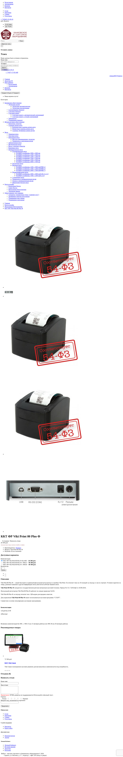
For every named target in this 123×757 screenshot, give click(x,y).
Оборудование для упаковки (14, 193)
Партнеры (8, 12)
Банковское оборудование (13, 103)
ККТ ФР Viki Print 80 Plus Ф (14, 208)
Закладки (8, 748)
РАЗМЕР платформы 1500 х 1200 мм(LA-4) (30, 175)
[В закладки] (7, 670)
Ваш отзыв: (4, 685)
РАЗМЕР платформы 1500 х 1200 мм (28, 158)
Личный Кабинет (10, 745)
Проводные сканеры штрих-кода (23, 129)
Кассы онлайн (9, 184)
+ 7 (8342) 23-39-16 (7, 19)
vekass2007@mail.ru (115, 76)
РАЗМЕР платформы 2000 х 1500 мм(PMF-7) (30, 170)
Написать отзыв (15, 541)
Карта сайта (8, 728)
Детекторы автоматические (21, 106)
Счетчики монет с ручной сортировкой (25, 117)
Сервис (7, 14)
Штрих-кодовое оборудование (14, 122)
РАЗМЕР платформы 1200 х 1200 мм (28, 156)
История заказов (10, 747)
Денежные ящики (14, 191)
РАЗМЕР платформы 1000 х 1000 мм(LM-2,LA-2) (32, 174)
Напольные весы (14, 137)
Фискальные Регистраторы (17, 189)
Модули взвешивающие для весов (23, 139)
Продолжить (5, 706)
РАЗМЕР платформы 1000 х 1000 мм (28, 153)
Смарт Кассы (12, 188)
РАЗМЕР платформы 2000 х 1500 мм (28, 162)
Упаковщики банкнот (15, 120)
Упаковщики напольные (16, 200)
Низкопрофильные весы (20, 172)
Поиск (21, 41)
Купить (4, 570)
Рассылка (8, 750)
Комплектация (5, 559)
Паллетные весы (17, 163)
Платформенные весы (19, 151)
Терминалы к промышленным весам (24, 179)
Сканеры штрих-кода (15, 125)
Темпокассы (12, 118)
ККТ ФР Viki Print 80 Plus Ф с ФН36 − (19, 564)
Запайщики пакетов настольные (19, 196)
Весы (6, 132)
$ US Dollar (8, 24)
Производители (10, 736)
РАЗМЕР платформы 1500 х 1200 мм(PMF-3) (30, 169)
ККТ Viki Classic (10, 663)
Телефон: (4, 63)
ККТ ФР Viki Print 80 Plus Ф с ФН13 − (19, 562)
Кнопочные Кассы (14, 186)
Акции (7, 737)
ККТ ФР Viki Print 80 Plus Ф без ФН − (19, 561)
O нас (6, 11)
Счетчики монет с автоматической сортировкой (28, 115)
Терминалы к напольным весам (22, 141)
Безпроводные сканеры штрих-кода (24, 127)
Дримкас (18, 548)
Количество (4, 566)
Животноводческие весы (20, 182)
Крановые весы (13, 148)
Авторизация (9, 4)
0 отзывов (5, 541)
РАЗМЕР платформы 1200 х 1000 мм (28, 155)
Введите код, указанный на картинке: (13, 700)
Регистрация (9, 2)
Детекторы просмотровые (20, 108)
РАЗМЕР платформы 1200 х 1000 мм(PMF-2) (30, 167)
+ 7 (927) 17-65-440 (12, 72)
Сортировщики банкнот (16, 110)
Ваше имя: (4, 60)
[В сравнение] (9, 670)
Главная (7, 203)
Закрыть (4, 67)
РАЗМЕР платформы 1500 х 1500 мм (28, 160)
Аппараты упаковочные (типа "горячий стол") (23, 195)
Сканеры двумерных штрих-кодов (23, 130)
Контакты (8, 726)
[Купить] (5, 670)
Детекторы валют (14, 104)
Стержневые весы (18, 177)
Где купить (8, 16)
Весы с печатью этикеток (16, 146)
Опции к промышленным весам (22, 181)
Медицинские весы (14, 144)
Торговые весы (13, 136)
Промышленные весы (15, 149)
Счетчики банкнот (14, 111)
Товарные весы (13, 134)
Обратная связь (6, 44)
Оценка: (3, 697)
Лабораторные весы (15, 143)
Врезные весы (17, 165)
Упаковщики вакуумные (16, 198)
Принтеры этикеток (15, 123)
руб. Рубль (8, 26)
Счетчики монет (13, 113)
